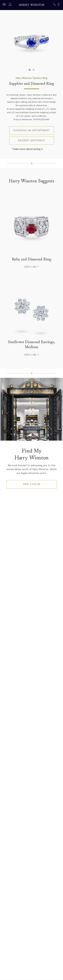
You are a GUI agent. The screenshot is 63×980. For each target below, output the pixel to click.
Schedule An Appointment (31, 130)
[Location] (58, 5)
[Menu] (5, 5)
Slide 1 (34, 70)
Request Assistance (31, 140)
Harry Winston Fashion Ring (32, 78)
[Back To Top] (57, 974)
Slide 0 (30, 70)
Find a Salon (31, 484)
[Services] (10, 5)
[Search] (54, 5)
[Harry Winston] (31, 5)
